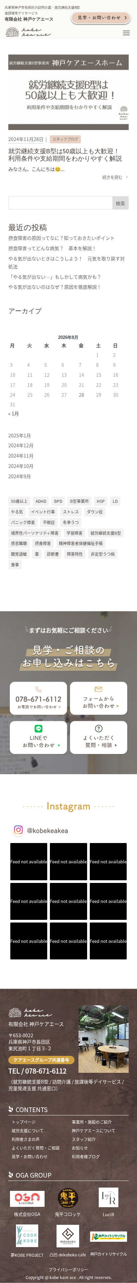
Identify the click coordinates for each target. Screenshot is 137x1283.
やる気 (17, 511)
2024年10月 (21, 466)
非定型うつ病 (103, 554)
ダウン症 (95, 511)
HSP (101, 501)
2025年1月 (19, 435)
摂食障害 (43, 543)
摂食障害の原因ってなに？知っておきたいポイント (61, 237)
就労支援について (28, 1130)
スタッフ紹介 (84, 1139)
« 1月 (13, 413)
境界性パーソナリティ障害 (35, 533)
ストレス (71, 511)
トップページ (24, 1122)
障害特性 (75, 554)
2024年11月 (21, 455)
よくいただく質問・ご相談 (36, 1148)
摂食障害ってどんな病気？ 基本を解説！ (52, 248)
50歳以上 (19, 501)
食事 (15, 564)
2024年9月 (19, 476)
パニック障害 (23, 522)
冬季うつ (71, 522)
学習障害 (74, 533)
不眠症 (49, 522)
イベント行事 (43, 511)
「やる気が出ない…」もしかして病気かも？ (54, 276)
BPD (58, 501)
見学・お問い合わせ (30, 1156)
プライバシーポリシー (68, 1269)
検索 (120, 203)
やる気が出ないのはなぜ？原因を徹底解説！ (54, 286)
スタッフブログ (65, 139)
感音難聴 (19, 543)
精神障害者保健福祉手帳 (81, 543)
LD (115, 501)
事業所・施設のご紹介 (92, 1122)
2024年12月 (21, 445)
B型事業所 (79, 501)
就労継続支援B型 (105, 533)
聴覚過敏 (19, 554)
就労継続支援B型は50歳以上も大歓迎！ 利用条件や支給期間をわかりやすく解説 (67, 154)
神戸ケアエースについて (93, 1130)
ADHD (41, 501)
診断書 (53, 554)
